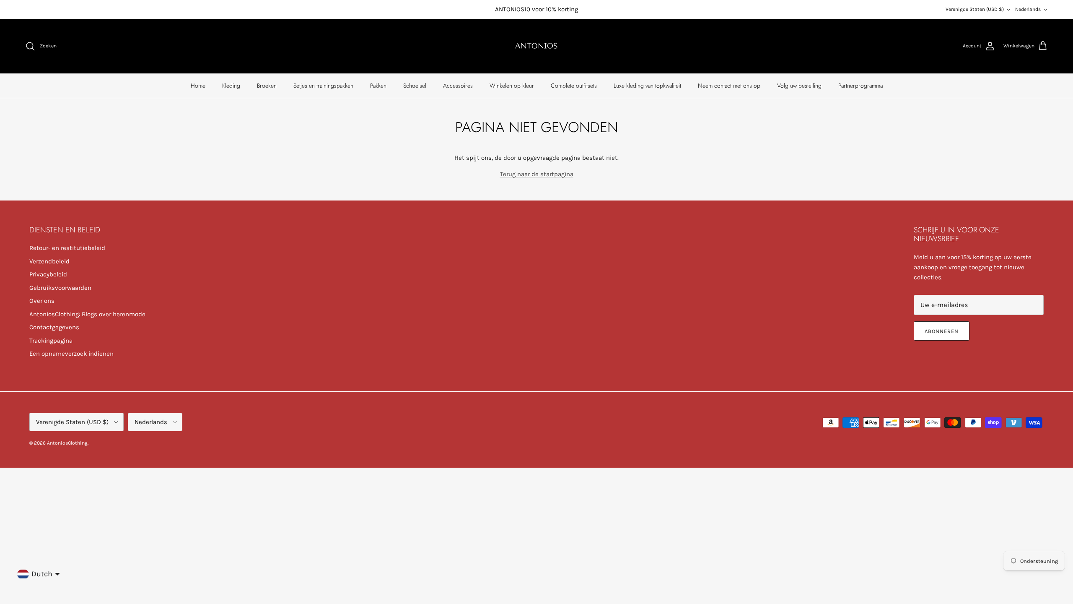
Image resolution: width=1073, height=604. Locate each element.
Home (198, 85)
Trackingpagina (51, 340)
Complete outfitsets (574, 85)
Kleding (231, 85)
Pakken (378, 85)
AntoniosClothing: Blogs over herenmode (87, 314)
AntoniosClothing (67, 443)
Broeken (267, 85)
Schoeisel (414, 85)
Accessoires (458, 85)
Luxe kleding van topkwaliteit (647, 85)
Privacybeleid (48, 274)
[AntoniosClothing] (536, 46)
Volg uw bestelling (799, 85)
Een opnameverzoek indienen (71, 353)
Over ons (41, 301)
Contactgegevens (54, 327)
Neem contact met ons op (729, 85)
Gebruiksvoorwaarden (60, 288)
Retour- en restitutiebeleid (67, 248)
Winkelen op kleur (512, 85)
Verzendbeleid (49, 261)
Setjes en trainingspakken (323, 85)
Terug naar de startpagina (536, 174)
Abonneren (942, 331)
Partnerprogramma (860, 85)
